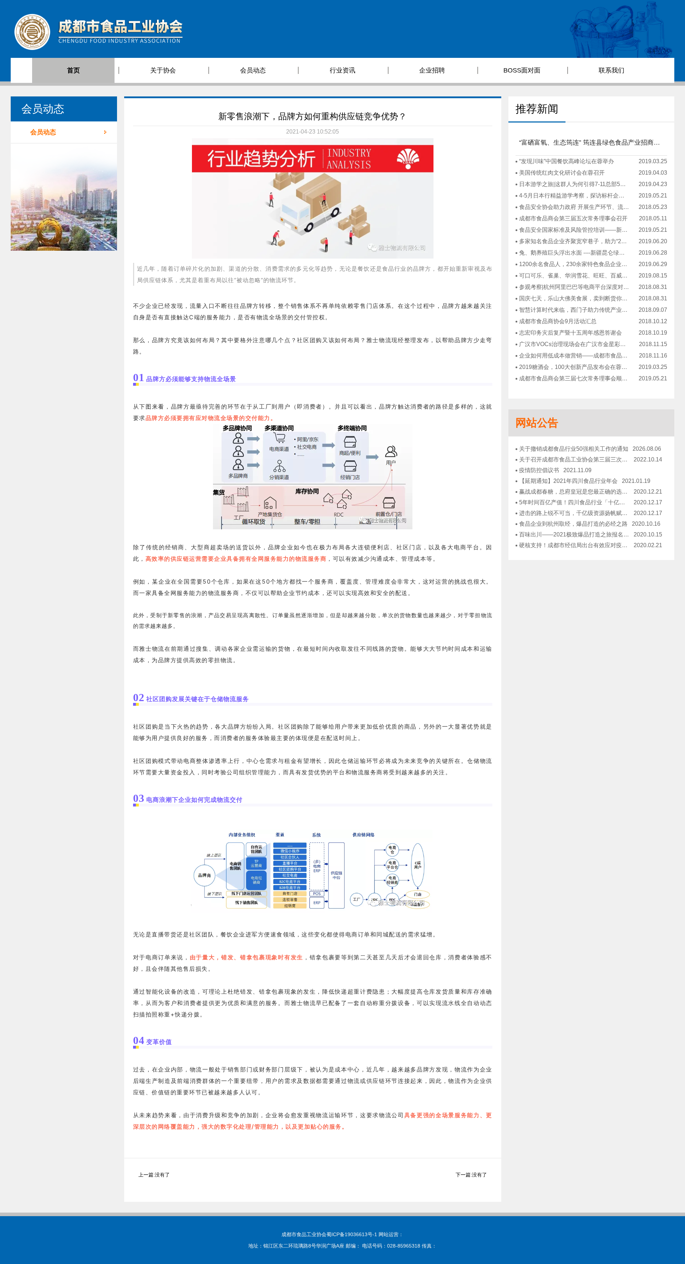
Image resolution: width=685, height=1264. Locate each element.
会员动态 (43, 132)
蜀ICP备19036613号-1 (351, 1234)
